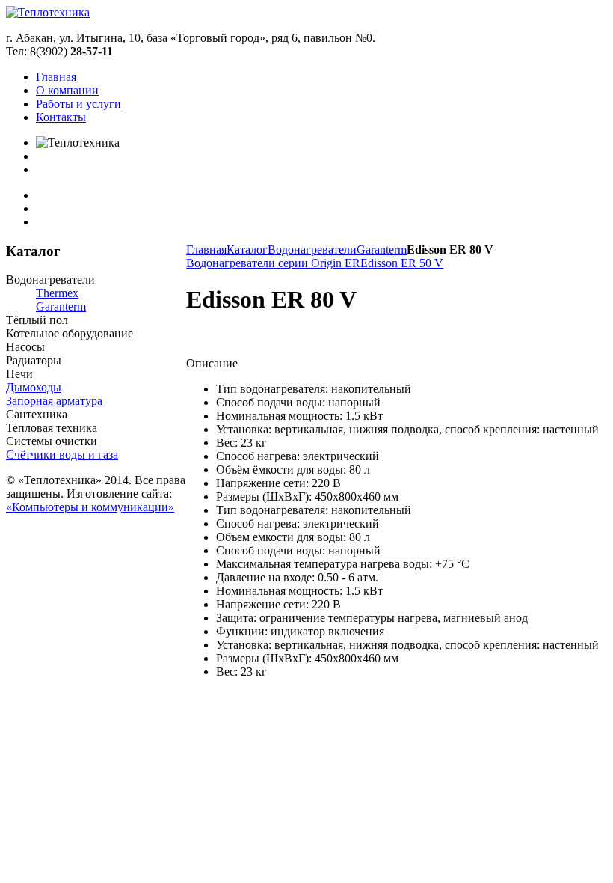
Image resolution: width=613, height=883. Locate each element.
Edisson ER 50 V (401, 263)
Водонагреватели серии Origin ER (273, 263)
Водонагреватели (312, 249)
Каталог (247, 249)
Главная (206, 249)
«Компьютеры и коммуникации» (90, 507)
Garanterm (382, 249)
